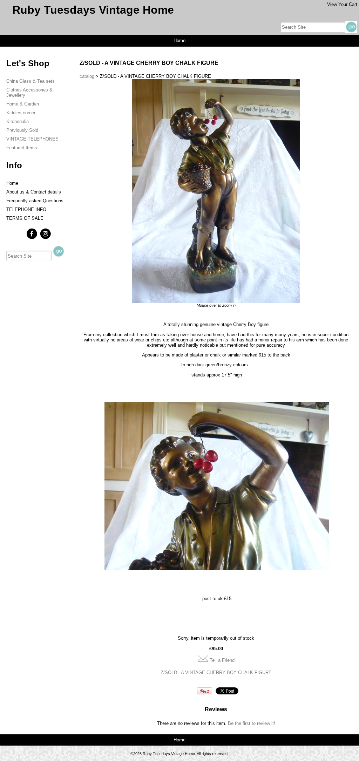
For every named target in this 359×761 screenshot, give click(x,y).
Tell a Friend (222, 660)
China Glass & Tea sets (30, 81)
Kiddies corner (20, 112)
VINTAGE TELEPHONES (32, 139)
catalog (87, 76)
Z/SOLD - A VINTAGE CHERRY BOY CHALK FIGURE (216, 672)
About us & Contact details (33, 192)
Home (179, 40)
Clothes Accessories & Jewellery (29, 92)
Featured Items (21, 147)
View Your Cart (342, 4)
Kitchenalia (17, 121)
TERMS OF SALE (24, 218)
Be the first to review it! (251, 723)
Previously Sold (22, 130)
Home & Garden (22, 104)
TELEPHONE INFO (26, 209)
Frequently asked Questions (34, 200)
